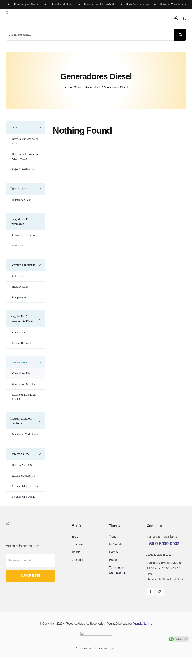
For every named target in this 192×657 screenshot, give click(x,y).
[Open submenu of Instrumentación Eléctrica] (41, 420)
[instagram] (160, 592)
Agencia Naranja (142, 623)
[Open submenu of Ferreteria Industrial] (41, 265)
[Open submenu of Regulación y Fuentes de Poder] (41, 318)
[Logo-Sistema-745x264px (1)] (23, 12)
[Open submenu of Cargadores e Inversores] (41, 221)
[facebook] (150, 592)
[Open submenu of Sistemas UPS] (41, 454)
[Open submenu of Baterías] (41, 127)
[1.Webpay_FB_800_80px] (96, 633)
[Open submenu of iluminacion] (41, 189)
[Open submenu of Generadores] (41, 362)
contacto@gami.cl (159, 554)
